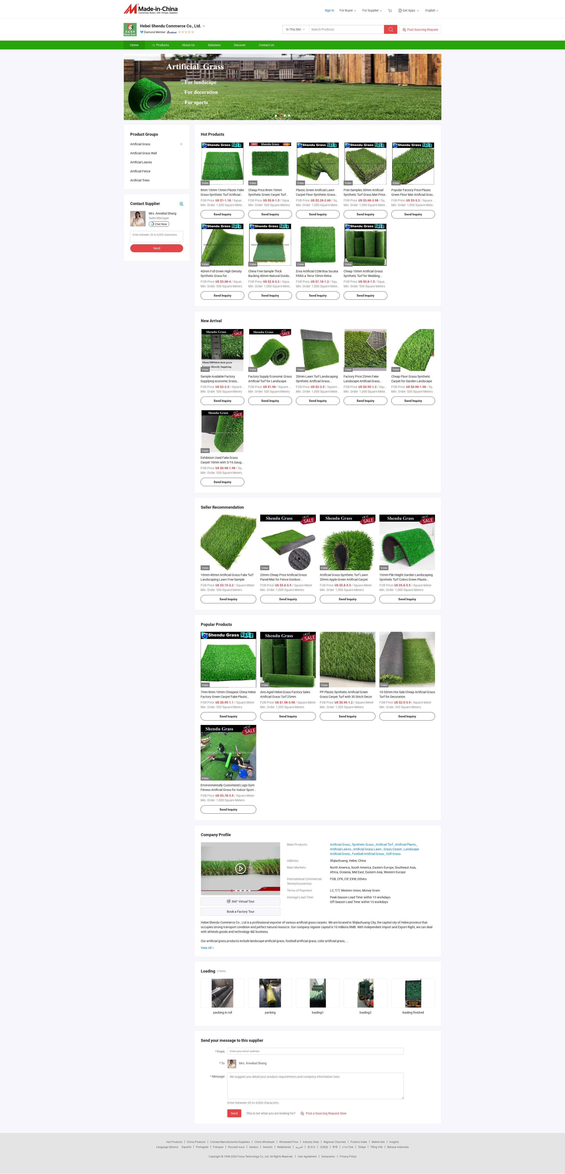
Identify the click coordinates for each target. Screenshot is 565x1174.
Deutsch (268, 1147)
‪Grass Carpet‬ (393, 849)
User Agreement (307, 1156)
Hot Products (174, 1142)
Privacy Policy (348, 1156)
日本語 (324, 1147)
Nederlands (284, 1147)
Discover (240, 45)
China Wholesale (264, 1142)
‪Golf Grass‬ (393, 854)
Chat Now (161, 224)
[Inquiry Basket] (390, 10)
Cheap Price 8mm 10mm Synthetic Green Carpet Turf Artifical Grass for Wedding (267, 194)
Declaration (328, 1156)
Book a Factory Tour (240, 911)
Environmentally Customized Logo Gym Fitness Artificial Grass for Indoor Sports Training (228, 789)
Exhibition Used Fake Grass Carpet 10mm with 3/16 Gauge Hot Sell (222, 462)
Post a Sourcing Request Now (324, 1113)
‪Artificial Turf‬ (384, 844)
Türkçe (362, 1147)
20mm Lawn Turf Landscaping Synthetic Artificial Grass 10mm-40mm (317, 381)
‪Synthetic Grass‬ (363, 844)
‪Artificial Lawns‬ (340, 849)
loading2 (365, 1012)
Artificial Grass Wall (143, 153)
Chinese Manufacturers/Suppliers (230, 1142)
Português (202, 1147)
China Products (196, 1142)
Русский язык (236, 1147)
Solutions (214, 45)
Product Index (358, 1142)
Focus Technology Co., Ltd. (253, 1156)
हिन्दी (335, 1147)
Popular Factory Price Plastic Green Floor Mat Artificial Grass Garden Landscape (412, 194)
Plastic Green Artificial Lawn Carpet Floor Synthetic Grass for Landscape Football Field (315, 194)
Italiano (253, 1147)
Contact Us (266, 45)
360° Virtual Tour (243, 901)
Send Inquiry (222, 214)
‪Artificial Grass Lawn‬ (367, 849)
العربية (299, 1147)
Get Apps (409, 10)
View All (206, 948)
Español (186, 1147)
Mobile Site (378, 1142)
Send (234, 1113)
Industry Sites (311, 1142)
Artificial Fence (140, 171)
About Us (188, 45)
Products (162, 45)
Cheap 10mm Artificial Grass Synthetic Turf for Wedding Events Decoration (363, 275)
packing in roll (222, 1012)
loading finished (413, 1012)
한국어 (311, 1147)
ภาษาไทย (347, 1147)
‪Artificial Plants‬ (405, 844)
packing (270, 1012)
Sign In (329, 10)
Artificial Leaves (141, 162)
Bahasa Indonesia (398, 1147)
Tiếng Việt (376, 1147)
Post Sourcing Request (422, 29)
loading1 (318, 1012)
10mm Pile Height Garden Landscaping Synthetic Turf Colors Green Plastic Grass (406, 579)
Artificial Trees (139, 180)
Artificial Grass (140, 144)
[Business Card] (181, 204)
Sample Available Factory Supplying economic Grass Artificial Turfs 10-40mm (219, 381)
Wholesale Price (288, 1142)
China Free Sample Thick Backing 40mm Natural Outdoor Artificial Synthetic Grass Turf (270, 275)
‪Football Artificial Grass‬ (368, 854)
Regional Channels (335, 1142)
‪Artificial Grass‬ (340, 844)
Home (134, 45)
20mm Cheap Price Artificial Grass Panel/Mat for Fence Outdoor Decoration (283, 579)
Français (218, 1147)
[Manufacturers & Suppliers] (152, 9)
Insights (394, 1142)
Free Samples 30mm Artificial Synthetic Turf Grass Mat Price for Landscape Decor (364, 194)
